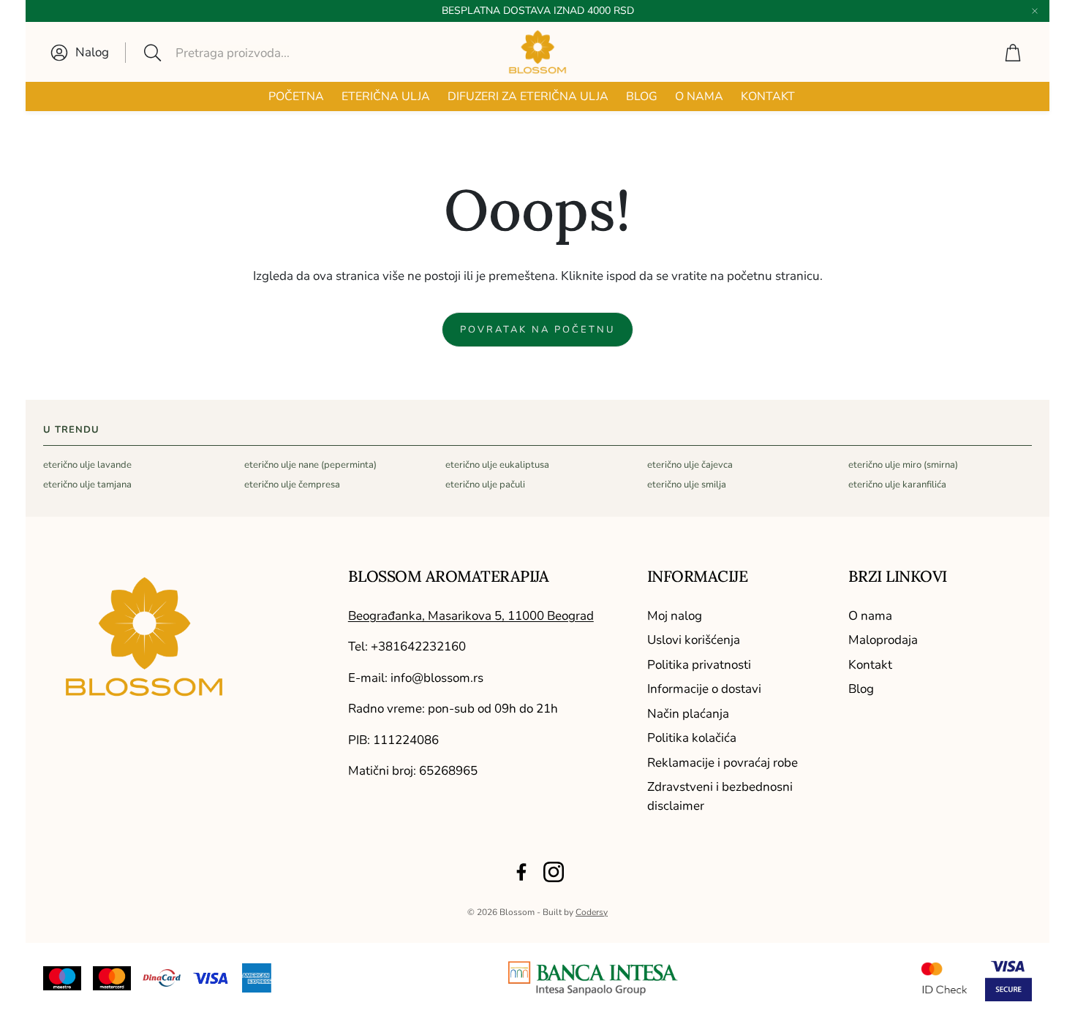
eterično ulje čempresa (292, 484)
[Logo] (593, 978)
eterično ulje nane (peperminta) (310, 464)
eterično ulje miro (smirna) (903, 464)
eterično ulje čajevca (690, 464)
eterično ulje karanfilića (897, 484)
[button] (242, 52)
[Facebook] (521, 872)
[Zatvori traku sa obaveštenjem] (1035, 11)
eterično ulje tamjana (87, 484)
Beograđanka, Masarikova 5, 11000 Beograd (471, 615)
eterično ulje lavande (87, 464)
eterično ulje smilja (686, 484)
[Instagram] (553, 872)
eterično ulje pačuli (485, 484)
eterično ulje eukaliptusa (497, 464)
